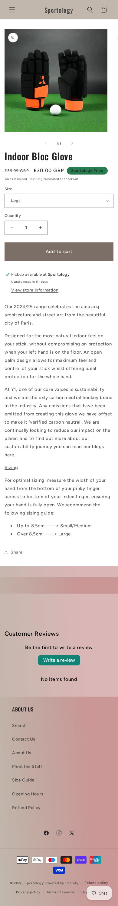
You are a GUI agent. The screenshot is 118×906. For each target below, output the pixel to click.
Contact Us (23, 739)
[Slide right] (72, 143)
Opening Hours (28, 794)
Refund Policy (26, 807)
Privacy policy (28, 892)
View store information (34, 290)
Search (19, 725)
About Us (21, 752)
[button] (12, 9)
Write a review (59, 660)
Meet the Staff (27, 766)
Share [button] (17, 552)
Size (8, 189)
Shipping (36, 179)
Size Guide (23, 780)
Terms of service (60, 892)
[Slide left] (45, 143)
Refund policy (96, 883)
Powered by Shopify (61, 883)
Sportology (34, 883)
